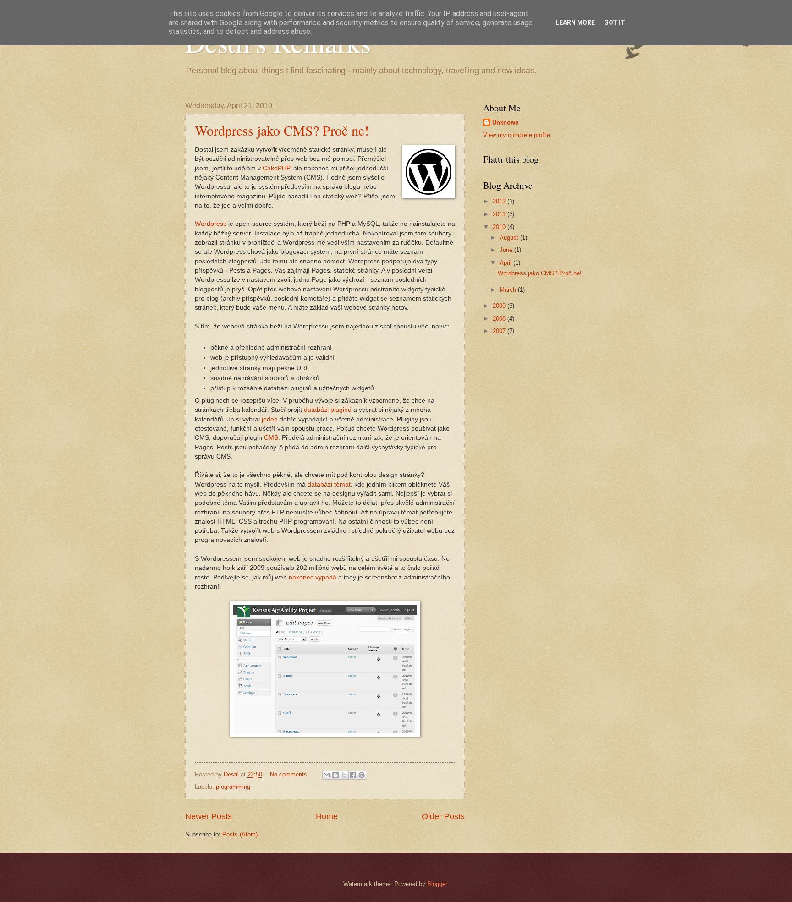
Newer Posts (208, 816)
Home (327, 816)
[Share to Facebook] (353, 775)
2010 (500, 227)
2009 (500, 305)
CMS (271, 437)
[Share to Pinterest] (361, 775)
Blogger (437, 883)
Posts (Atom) (240, 834)
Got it (614, 22)
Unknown (505, 122)
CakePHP (276, 168)
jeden (270, 419)
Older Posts (443, 816)
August (510, 237)
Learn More (575, 22)
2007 (500, 331)
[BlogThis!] (335, 775)
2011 (500, 214)
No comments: (290, 774)
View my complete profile (516, 134)
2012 (500, 201)
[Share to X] (344, 775)
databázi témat (329, 484)
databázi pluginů (328, 409)
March (509, 289)
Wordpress (210, 223)
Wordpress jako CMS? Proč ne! (282, 130)
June (507, 249)
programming (233, 786)
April (506, 262)
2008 (500, 318)
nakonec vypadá (312, 577)
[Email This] (326, 775)
